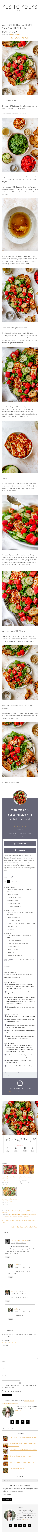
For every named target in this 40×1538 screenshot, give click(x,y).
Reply (7, 1257)
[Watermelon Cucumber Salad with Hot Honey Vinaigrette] (9, 1169)
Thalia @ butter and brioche (19, 1240)
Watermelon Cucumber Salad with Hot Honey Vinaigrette (8, 1179)
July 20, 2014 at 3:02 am (18, 1243)
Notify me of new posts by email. (13, 1391)
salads (28, 1214)
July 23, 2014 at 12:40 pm (22, 1267)
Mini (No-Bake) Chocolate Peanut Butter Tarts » (24, 1227)
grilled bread (15, 1214)
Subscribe (7, 1499)
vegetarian (20, 1216)
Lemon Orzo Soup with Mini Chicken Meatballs (23, 1450)
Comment (5, 1345)
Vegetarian (4, 1212)
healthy (25, 1214)
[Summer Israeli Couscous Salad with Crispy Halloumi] (9, 1191)
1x (9, 881)
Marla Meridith (15, 1291)
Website (4, 1376)
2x (12, 881)
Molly (14, 833)
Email (4, 1369)
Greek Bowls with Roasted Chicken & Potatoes (23, 1437)
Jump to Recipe (15, 38)
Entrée (9, 1211)
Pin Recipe (21, 850)
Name (4, 1361)
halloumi (20, 1214)
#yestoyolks (29, 1091)
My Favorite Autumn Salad (17, 1469)
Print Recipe (25, 38)
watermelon (26, 1216)
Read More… (25, 1519)
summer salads (13, 1216)
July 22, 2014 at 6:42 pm (18, 1294)
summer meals (5, 1216)
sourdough (33, 1214)
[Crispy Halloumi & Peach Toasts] (26, 1169)
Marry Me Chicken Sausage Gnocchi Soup (22, 1462)
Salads (25, 1211)
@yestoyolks (12, 1091)
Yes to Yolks (20, 6)
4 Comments (18, 34)
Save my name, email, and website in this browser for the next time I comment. (19, 1386)
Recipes (21, 1211)
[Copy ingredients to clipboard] (11, 877)
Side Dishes (30, 1211)
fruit (10, 1214)
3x (16, 881)
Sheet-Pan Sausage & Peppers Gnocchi (21, 1456)
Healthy (17, 1211)
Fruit (13, 1211)
